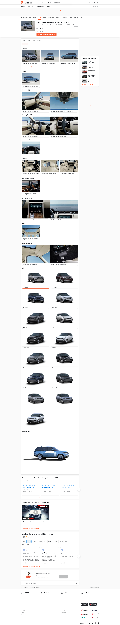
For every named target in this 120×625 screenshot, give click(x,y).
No (76, 583)
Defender (90, 61)
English (84, 2)
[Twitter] (89, 623)
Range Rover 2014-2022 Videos (31, 528)
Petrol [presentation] (23, 480)
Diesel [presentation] (28, 480)
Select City (96, 6)
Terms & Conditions (24, 606)
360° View (39, 40)
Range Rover (90, 65)
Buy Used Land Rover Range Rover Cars (46, 34)
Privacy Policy (23, 608)
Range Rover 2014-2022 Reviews (31, 566)
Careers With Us (23, 605)
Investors (22, 612)
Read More (76, 26)
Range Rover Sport (91, 70)
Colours (33, 40)
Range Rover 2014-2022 (26, 17)
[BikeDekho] (84, 610)
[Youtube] (92, 623)
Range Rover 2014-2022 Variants (31, 497)
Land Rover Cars (88, 84)
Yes (71, 583)
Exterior (23, 40)
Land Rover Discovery (92, 75)
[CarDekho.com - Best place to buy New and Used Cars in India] (26, 2)
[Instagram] (95, 623)
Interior (28, 40)
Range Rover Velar (91, 79)
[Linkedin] (98, 623)
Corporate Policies (24, 610)
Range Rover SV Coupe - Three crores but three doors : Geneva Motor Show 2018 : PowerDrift (34, 522)
